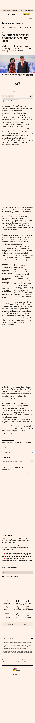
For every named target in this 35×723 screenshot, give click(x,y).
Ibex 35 (4, 10)
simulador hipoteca (17, 603)
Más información (6, 469)
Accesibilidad (17, 661)
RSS (25, 661)
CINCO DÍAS (18, 89)
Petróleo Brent (29, 10)
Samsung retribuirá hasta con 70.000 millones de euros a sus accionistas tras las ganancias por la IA (15, 547)
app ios (17, 617)
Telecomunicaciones (12, 27)
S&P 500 (15, 10)
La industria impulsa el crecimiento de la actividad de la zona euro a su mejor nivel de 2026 (17, 559)
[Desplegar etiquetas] (32, 461)
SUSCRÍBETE (26, 14)
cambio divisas (17, 609)
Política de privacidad (8, 661)
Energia (21, 27)
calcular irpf (7, 603)
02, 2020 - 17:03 (17, 91)
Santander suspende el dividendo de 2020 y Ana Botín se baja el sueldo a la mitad (7, 293)
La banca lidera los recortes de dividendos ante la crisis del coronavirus (7, 270)
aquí (27, 473)
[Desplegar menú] (3, 14)
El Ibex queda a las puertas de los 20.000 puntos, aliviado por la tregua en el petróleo (16, 554)
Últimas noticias (7, 535)
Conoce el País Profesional (17, 624)
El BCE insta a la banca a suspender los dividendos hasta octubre (7, 281)
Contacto (4, 659)
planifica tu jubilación (7, 610)
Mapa (21, 661)
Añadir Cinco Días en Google (11, 100)
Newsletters (28, 661)
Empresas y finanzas (13, 23)
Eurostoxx (9, 576)
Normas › (30, 452)
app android (28, 617)
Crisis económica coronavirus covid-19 (12, 461)
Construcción (27, 27)
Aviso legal (9, 659)
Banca (3, 27)
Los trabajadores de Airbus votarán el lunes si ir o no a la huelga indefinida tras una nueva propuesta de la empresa (17, 540)
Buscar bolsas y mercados (10, 568)
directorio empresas (28, 609)
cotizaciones (7, 617)
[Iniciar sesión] (32, 14)
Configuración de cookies (26, 659)
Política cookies (16, 659)
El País (31, 18)
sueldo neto (28, 603)
